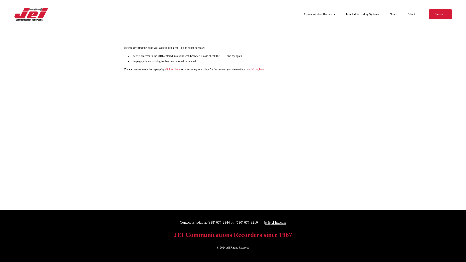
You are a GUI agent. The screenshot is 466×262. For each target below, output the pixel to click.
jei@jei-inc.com (275, 222)
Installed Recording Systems (362, 14)
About (411, 14)
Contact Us (440, 14)
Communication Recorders (319, 14)
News (393, 14)
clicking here (172, 69)
